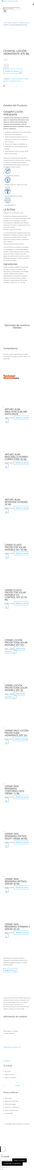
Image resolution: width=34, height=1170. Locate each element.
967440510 (6, 1061)
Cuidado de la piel (14, 81)
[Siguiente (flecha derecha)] (2, 1169)
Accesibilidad (9, 1113)
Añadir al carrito (11, 71)
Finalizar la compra (10, 1077)
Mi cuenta (8, 1071)
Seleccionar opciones (15, 650)
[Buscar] (5, 11)
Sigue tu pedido (9, 1074)
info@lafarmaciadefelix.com (11, 1047)
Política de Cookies (10, 1104)
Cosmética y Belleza (17, 79)
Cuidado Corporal (23, 23)
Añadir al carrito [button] (22, 417)
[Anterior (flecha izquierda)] (0, 1169)
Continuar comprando (12, 1163)
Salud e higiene (12, 23)
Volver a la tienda (19, 1160)
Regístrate (9, 970)
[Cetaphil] (10, 86)
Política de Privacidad (11, 1101)
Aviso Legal (8, 1098)
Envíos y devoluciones (11, 1110)
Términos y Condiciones (12, 1107)
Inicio (5, 23)
